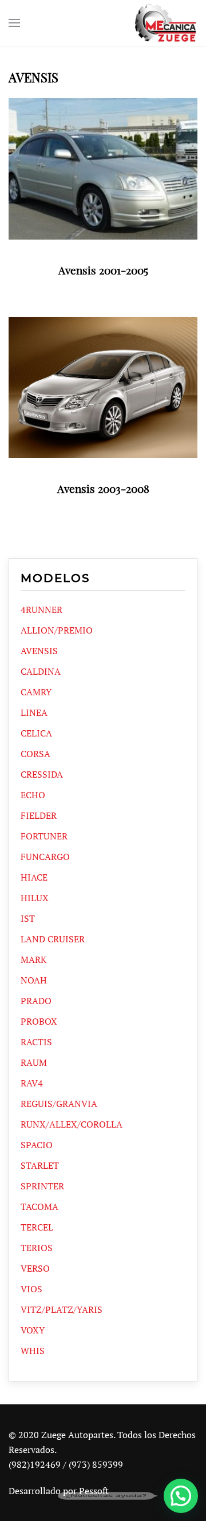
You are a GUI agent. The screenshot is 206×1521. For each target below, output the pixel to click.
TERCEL (37, 1227)
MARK (33, 959)
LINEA (34, 712)
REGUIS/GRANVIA (59, 1103)
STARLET (40, 1165)
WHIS (33, 1350)
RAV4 (32, 1083)
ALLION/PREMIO (57, 630)
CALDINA (41, 671)
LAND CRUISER (53, 939)
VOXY (33, 1330)
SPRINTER (42, 1186)
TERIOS (37, 1247)
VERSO (35, 1268)
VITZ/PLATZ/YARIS (61, 1309)
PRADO (36, 1000)
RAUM (34, 1062)
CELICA (36, 733)
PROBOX (39, 1021)
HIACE (34, 877)
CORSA (35, 753)
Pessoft (94, 1490)
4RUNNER (41, 609)
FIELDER (39, 815)
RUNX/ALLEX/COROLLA (71, 1124)
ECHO (33, 795)
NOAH (34, 980)
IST (28, 918)
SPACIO (37, 1144)
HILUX (35, 897)
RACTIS (36, 1042)
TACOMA (39, 1206)
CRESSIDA (42, 774)
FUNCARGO (45, 856)
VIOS (31, 1289)
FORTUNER (44, 836)
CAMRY (36, 692)
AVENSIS (39, 650)
